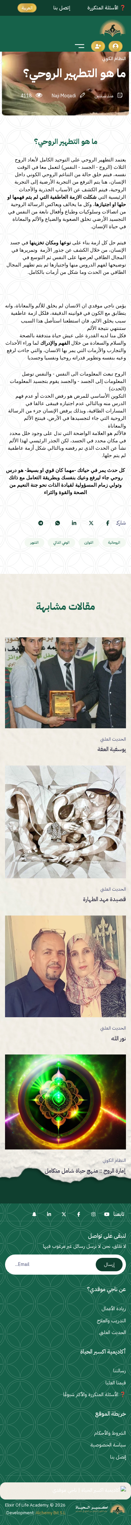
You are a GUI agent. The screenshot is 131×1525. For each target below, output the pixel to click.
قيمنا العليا (115, 1382)
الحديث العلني (113, 739)
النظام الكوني (114, 1160)
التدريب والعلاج (111, 1320)
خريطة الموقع (110, 1414)
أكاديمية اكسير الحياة (103, 1351)
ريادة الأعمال (113, 1308)
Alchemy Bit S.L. (35, 1513)
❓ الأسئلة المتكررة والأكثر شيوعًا (94, 1394)
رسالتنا (119, 1370)
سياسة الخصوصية (108, 1444)
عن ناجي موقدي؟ (106, 1289)
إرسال (109, 1264)
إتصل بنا (62, 7)
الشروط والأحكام (110, 1433)
